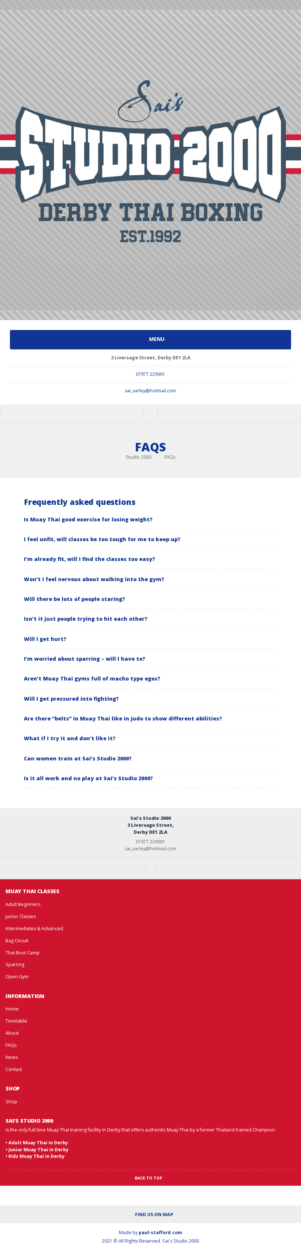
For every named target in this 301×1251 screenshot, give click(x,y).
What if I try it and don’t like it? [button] (70, 738)
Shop (11, 1101)
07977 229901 (150, 374)
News (12, 1057)
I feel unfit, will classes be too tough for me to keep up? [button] (102, 539)
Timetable (16, 1021)
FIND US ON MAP (153, 1214)
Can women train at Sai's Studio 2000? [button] (78, 758)
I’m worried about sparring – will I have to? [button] (84, 658)
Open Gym (17, 976)
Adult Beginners (23, 904)
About (12, 1033)
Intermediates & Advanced (34, 928)
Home (12, 1009)
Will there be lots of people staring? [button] (74, 598)
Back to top (149, 1178)
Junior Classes (21, 916)
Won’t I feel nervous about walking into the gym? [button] (94, 579)
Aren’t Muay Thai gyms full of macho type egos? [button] (92, 678)
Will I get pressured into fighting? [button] (71, 698)
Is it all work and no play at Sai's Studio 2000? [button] (88, 778)
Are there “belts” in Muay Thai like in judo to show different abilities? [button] (123, 718)
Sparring (15, 964)
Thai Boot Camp (23, 953)
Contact (14, 1069)
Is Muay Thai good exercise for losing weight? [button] (88, 519)
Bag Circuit (17, 941)
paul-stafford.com (160, 1232)
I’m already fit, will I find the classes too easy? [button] (89, 558)
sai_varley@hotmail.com (150, 391)
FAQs (11, 1045)
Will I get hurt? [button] (45, 638)
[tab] (150, 519)
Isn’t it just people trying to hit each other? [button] (86, 618)
